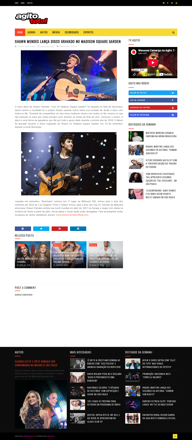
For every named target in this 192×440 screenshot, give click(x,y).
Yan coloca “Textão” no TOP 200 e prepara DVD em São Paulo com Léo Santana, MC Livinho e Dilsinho (104, 257)
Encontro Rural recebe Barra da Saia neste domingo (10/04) (158, 416)
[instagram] (163, 3)
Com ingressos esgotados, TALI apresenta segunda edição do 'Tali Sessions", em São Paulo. (161, 179)
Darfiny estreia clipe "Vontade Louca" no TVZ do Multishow (159, 402)
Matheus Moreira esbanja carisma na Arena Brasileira (161, 134)
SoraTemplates (29, 436)
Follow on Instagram (139, 115)
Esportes (88, 32)
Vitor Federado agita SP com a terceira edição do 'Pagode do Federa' (161, 163)
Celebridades (72, 32)
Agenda (31, 32)
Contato (30, 3)
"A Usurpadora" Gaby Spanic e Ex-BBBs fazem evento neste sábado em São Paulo (161, 194)
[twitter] (172, 3)
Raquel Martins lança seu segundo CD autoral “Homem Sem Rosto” (161, 150)
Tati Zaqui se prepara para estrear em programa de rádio (103, 402)
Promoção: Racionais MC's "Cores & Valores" (156, 375)
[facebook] (167, 3)
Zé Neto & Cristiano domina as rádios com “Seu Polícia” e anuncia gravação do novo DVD (104, 363)
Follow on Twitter (138, 93)
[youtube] (176, 3)
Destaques (64, 46)
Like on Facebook (137, 100)
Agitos (44, 32)
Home (16, 3)
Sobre (23, 3)
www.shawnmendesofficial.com (72, 214)
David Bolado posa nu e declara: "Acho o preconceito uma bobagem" (104, 377)
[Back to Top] (175, 436)
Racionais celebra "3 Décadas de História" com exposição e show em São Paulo (103, 391)
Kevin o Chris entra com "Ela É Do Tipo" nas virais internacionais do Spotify (158, 363)
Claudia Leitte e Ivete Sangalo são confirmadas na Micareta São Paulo (36, 363)
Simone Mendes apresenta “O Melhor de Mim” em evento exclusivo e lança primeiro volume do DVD (69, 257)
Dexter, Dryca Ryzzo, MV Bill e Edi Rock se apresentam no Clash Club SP (103, 418)
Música (56, 32)
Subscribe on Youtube (140, 107)
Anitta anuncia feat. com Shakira (30, 260)
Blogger (51, 436)
